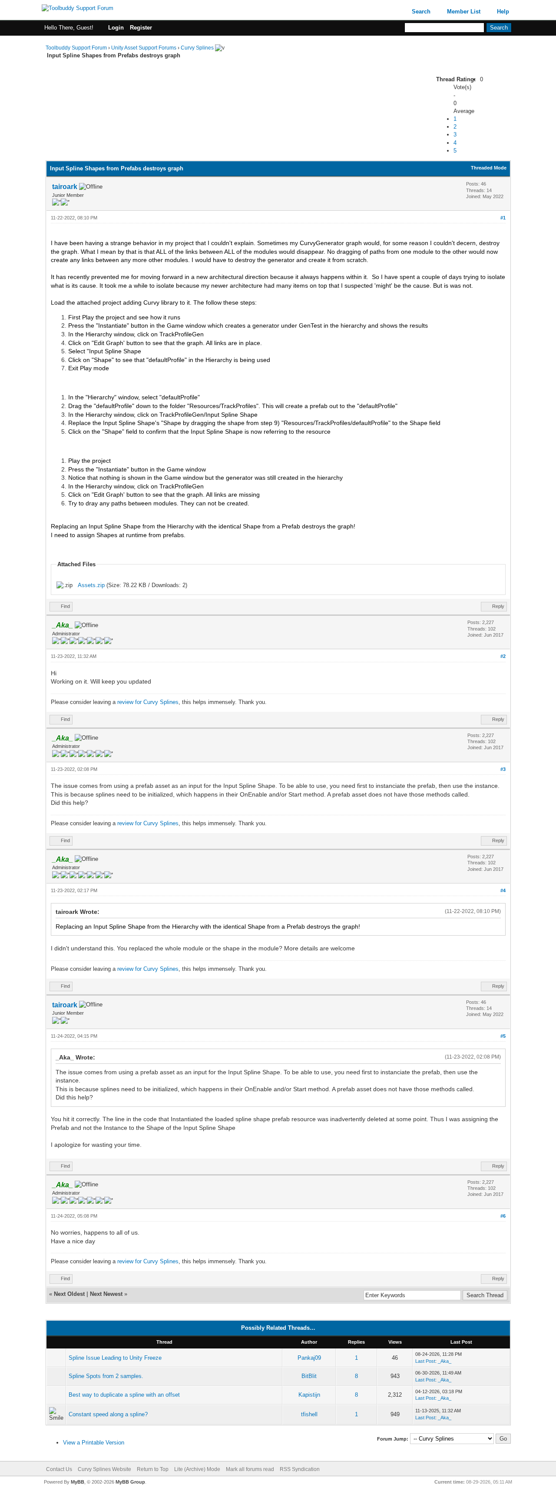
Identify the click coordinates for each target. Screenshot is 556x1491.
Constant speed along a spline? (108, 1414)
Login (116, 27)
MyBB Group (130, 1481)
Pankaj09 (309, 1358)
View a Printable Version (93, 1442)
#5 (503, 1036)
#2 (503, 656)
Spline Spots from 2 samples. (106, 1376)
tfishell (309, 1414)
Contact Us (59, 1469)
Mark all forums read (250, 1469)
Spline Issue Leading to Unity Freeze (115, 1358)
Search (421, 11)
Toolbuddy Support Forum (76, 48)
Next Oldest (69, 1294)
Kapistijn (309, 1394)
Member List (463, 11)
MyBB (77, 1481)
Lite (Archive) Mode (197, 1469)
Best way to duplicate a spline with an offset (124, 1394)
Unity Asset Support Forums (143, 48)
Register (141, 27)
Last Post (425, 1361)
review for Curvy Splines (148, 702)
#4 (503, 890)
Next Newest (106, 1294)
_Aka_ (444, 1361)
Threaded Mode (488, 167)
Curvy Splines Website (104, 1469)
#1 (503, 217)
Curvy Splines (197, 48)
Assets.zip (91, 585)
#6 (503, 1216)
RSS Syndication (300, 1469)
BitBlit (309, 1376)
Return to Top (153, 1469)
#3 (503, 769)
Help (503, 11)
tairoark (64, 186)
